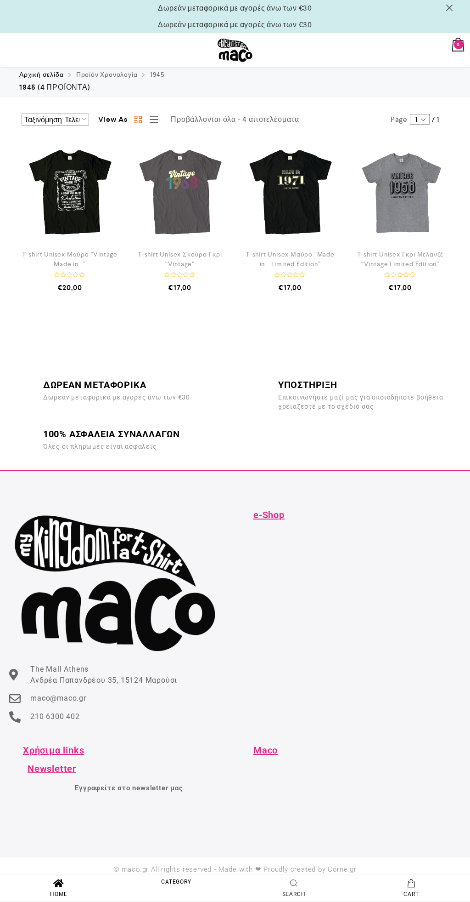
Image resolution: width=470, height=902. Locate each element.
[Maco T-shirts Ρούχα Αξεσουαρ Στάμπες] (235, 50)
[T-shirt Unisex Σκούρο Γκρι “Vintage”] (180, 192)
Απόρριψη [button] (451, 7)
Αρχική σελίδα (41, 74)
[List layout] (151, 119)
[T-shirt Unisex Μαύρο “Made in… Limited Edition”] (290, 192)
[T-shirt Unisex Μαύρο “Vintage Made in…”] (70, 192)
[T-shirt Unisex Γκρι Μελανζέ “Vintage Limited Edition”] (400, 192)
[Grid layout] (138, 119)
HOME (58, 894)
